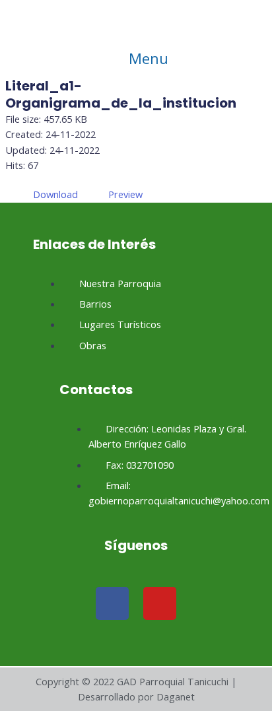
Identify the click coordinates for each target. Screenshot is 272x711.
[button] (136, 58)
